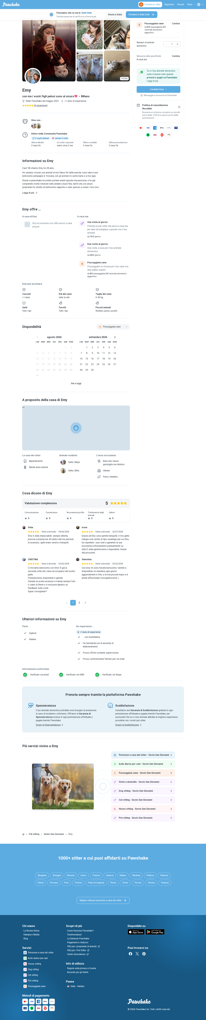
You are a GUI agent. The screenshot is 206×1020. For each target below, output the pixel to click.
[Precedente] (67, 603)
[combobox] (113, 327)
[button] (158, 76)
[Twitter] (137, 954)
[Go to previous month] (37, 337)
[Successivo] (85, 603)
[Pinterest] (144, 954)
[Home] (23, 834)
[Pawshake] (11, 4)
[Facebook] (130, 954)
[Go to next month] (115, 337)
